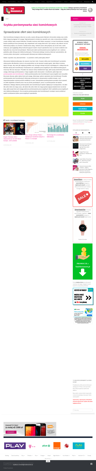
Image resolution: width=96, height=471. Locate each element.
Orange (36, 2)
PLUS (82, 98)
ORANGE (83, 104)
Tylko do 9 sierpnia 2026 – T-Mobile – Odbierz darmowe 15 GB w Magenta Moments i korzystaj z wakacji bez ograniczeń (85, 169)
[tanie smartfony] (83, 205)
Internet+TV (73, 2)
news (7, 19)
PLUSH (82, 113)
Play (19, 2)
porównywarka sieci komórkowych (14, 74)
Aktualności (87, 2)
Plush (65, 2)
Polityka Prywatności (8, 468)
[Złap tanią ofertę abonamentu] (91, 19)
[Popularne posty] (82, 132)
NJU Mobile (58, 2)
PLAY (85, 68)
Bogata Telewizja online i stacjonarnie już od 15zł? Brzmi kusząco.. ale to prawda (12, 138)
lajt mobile (85, 59)
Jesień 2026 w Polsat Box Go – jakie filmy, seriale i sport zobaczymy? (85, 160)
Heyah (43, 2)
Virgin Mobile (50, 2)
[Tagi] (89, 132)
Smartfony (78, 179)
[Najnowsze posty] (76, 132)
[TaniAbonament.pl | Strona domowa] (14, 10)
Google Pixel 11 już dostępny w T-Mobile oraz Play (85, 153)
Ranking (4, 2)
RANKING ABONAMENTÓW (82, 48)
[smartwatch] (83, 236)
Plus (31, 2)
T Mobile (25, 2)
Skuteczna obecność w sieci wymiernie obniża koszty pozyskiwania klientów (85, 138)
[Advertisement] (36, 106)
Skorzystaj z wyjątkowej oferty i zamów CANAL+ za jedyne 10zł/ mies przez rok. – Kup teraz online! (83, 83)
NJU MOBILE (85, 64)
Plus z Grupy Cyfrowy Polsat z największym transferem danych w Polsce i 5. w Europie (34, 136)
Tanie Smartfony (12, 2)
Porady (80, 2)
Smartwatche (80, 209)
